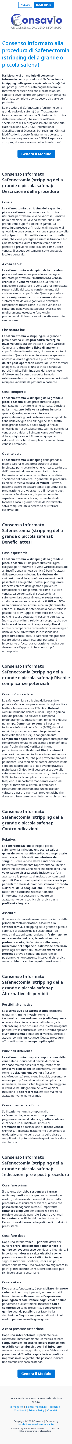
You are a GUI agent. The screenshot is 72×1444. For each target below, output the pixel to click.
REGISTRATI (43, 4)
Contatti (52, 1410)
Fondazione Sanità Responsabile (36, 1424)
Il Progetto (16, 1406)
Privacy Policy (36, 1410)
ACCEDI (25, 4)
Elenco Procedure (36, 1406)
